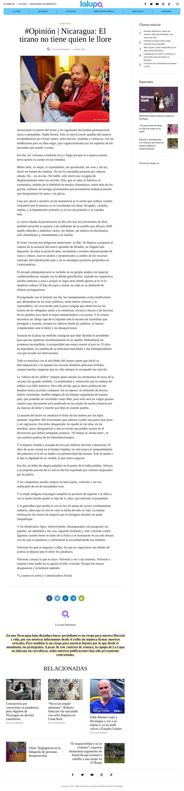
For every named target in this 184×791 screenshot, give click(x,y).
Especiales (138, 11)
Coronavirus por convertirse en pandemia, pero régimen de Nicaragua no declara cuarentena (22, 711)
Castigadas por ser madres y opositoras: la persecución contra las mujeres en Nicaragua (160, 57)
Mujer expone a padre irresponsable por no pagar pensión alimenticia (160, 49)
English (23, 4)
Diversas (43, 11)
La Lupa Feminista (62, 49)
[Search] (177, 4)
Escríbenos (9, 4)
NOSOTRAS (166, 11)
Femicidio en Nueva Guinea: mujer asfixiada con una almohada (157, 42)
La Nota (17, 11)
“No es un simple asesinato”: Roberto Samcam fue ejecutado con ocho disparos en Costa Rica (63, 711)
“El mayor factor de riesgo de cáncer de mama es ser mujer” (150, 128)
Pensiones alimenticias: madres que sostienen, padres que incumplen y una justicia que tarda (158, 34)
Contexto (71, 11)
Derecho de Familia (104, 11)
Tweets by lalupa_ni (149, 163)
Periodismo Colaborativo (43, 4)
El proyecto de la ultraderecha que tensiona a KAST (160, 65)
